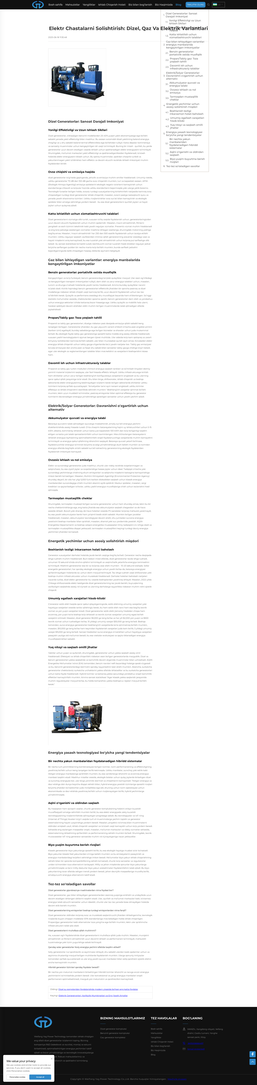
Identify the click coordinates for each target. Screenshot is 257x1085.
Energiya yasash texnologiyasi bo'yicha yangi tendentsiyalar (184, 134)
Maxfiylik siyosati (177, 1079)
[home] (38, 4)
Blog (178, 4)
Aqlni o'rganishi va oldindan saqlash (186, 153)
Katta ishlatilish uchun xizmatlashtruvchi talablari (185, 36)
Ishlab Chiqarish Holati (112, 4)
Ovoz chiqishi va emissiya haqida (184, 29)
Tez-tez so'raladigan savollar (183, 166)
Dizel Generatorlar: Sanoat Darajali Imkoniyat (181, 15)
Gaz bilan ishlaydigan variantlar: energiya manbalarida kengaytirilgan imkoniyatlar (185, 44)
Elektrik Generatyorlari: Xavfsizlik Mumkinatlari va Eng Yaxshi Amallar (93, 995)
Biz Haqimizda (164, 4)
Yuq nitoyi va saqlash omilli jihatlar (186, 126)
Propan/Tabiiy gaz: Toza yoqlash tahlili (184, 60)
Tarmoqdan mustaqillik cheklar (184, 98)
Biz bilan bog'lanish (140, 4)
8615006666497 (195, 1043)
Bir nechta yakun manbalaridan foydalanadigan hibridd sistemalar (183, 143)
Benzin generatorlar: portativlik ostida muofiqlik (185, 53)
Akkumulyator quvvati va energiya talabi (184, 84)
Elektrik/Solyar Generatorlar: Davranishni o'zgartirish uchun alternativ (184, 75)
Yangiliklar (89, 4)
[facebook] (253, 1054)
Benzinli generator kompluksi (115, 1033)
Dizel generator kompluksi (113, 1029)
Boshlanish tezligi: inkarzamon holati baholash (186, 112)
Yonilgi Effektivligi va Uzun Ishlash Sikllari (185, 22)
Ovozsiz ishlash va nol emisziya (183, 91)
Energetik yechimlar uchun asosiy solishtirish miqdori (182, 105)
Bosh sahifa (55, 4)
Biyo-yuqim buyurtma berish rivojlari (187, 160)
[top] (253, 1062)
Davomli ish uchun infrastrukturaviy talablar (184, 67)
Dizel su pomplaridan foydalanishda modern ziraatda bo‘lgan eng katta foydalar (98, 989)
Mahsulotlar (72, 4)
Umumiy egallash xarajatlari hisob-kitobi (187, 119)
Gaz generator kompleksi (112, 1037)
